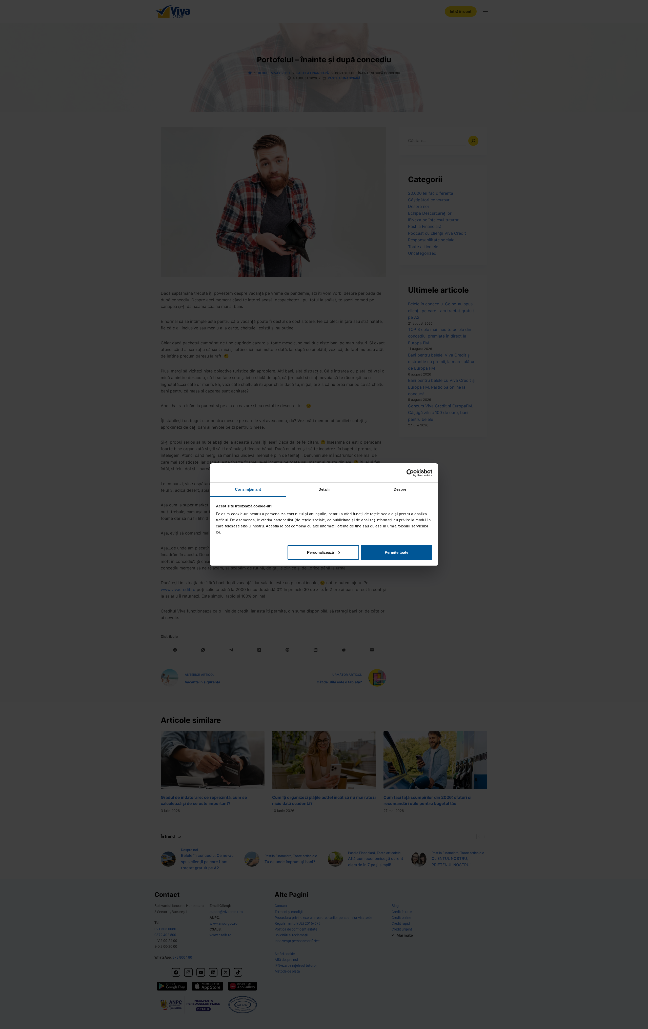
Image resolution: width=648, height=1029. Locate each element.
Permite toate (396, 552)
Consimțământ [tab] (248, 489)
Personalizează (320, 552)
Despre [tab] (400, 489)
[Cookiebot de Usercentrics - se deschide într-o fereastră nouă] (410, 473)
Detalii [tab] (324, 489)
